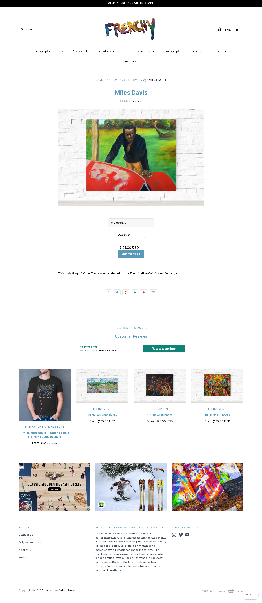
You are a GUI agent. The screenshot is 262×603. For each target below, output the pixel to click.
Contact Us (26, 534)
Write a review (164, 348)
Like (108, 292)
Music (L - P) (137, 80)
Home (100, 80)
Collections (116, 80)
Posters (198, 51)
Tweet (117, 292)
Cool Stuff (107, 51)
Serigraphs (173, 51)
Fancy (135, 292)
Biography (43, 51)
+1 (143, 292)
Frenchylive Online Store (44, 426)
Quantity (124, 234)
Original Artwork (75, 51)
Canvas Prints (140, 51)
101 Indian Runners (159, 415)
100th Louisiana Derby (102, 415)
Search (23, 557)
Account (131, 61)
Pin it (126, 292)
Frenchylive (131, 100)
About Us (25, 549)
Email (153, 292)
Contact (220, 51)
